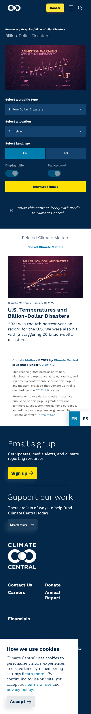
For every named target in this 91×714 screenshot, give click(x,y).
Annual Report (52, 595)
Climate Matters (24, 360)
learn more (33, 673)
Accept (17, 701)
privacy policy (20, 689)
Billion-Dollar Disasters (50, 29)
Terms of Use (46, 414)
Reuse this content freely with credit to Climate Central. (48, 210)
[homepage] (14, 8)
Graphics (27, 29)
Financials (19, 618)
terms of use (39, 684)
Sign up (19, 473)
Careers (16, 592)
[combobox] (9, 109)
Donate (55, 8)
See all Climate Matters (45, 247)
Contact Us (20, 585)
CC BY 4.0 (47, 364)
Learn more (18, 524)
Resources (12, 29)
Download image (45, 186)
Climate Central (66, 360)
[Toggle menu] (71, 7)
